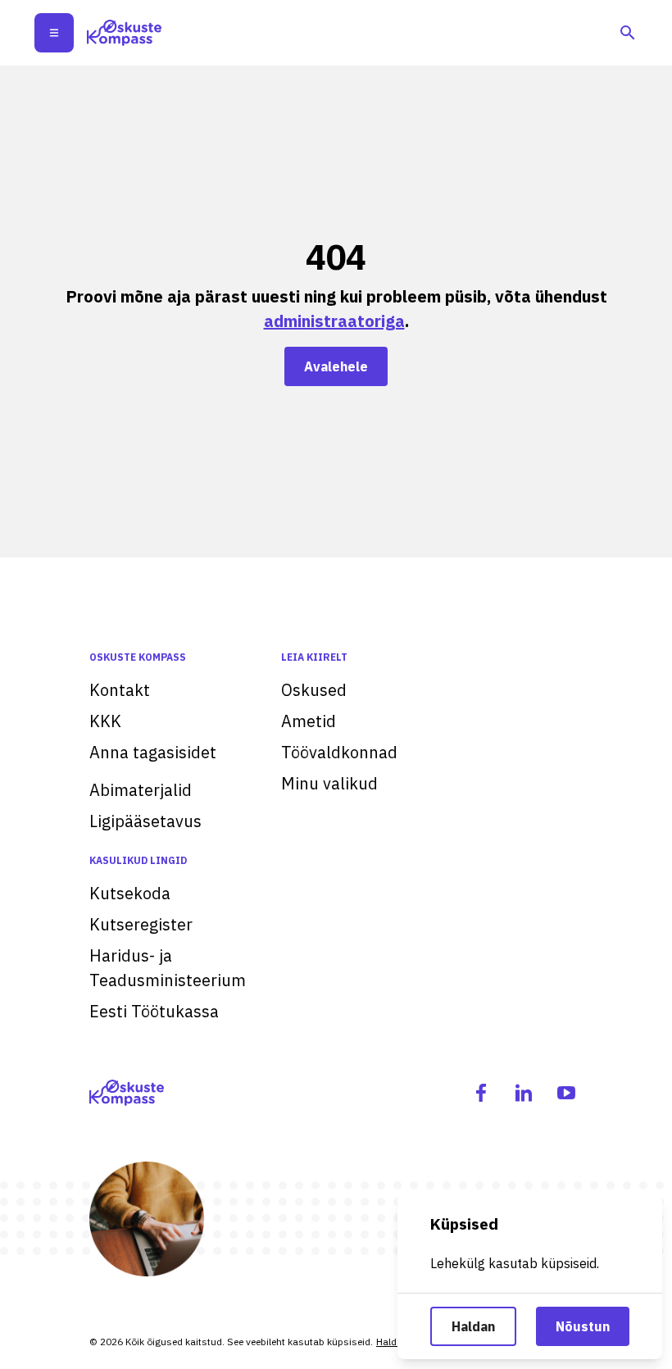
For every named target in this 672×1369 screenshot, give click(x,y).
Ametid (308, 721)
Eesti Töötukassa (154, 1011)
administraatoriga (334, 321)
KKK (105, 721)
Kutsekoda (129, 893)
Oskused (314, 690)
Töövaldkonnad (339, 752)
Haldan (473, 1326)
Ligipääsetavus (145, 821)
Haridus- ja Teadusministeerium (167, 967)
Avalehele (336, 366)
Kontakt (119, 690)
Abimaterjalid (140, 790)
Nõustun (583, 1326)
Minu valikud (329, 783)
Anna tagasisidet (152, 752)
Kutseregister (141, 924)
